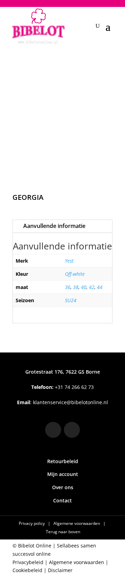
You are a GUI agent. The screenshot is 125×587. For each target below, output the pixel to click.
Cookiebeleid (27, 570)
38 (75, 287)
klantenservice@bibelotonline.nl (70, 402)
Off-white (75, 274)
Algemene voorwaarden (77, 523)
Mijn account (62, 474)
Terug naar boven (63, 532)
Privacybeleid (27, 562)
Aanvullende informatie (54, 226)
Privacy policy (32, 523)
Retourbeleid (62, 461)
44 (99, 287)
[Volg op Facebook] (72, 430)
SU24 (70, 300)
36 (67, 287)
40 (83, 287)
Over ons (62, 487)
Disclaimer (60, 570)
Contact (62, 500)
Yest (69, 260)
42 (91, 287)
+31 (62, 387)
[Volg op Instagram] (53, 430)
